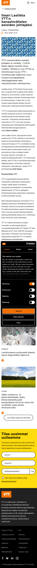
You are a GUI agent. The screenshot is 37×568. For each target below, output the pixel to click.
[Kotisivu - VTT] (5, 2)
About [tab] (30, 249)
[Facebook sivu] (2, 559)
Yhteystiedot (23, 543)
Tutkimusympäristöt (8, 539)
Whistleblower (6, 552)
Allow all (19, 311)
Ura (20, 530)
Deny (18, 323)
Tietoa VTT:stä (6, 530)
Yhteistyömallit (24, 539)
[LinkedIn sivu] (12, 558)
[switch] (32, 290)
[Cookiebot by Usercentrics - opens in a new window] (26, 244)
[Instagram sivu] (17, 559)
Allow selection (18, 317)
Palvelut (22, 534)
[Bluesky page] (7, 559)
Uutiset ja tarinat (7, 534)
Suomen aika (24, 552)
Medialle (4, 547)
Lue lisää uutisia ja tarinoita (18, 417)
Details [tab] (18, 249)
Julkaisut (4, 543)
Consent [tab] (7, 249)
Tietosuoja (23, 547)
